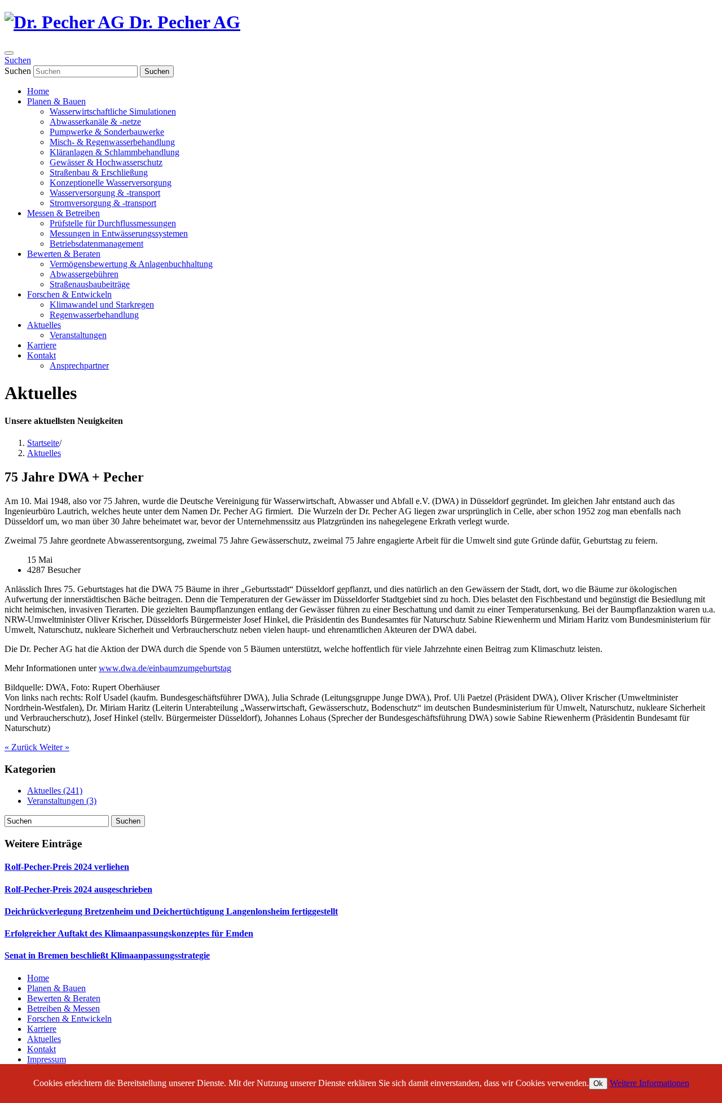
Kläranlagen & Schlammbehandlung (114, 152)
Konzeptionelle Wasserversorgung (110, 182)
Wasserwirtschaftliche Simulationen (113, 111)
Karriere (41, 345)
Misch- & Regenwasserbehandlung (112, 142)
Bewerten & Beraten (63, 254)
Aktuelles (44, 325)
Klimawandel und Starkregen (102, 304)
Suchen (18, 60)
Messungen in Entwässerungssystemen (119, 233)
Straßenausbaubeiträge (90, 284)
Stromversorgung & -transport (103, 203)
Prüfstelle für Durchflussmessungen (113, 223)
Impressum (46, 1059)
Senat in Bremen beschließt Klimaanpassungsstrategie (107, 955)
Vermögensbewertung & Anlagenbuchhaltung (131, 264)
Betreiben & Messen (63, 1008)
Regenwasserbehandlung (94, 314)
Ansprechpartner (79, 365)
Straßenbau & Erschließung (99, 172)
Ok (598, 1083)
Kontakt (41, 355)
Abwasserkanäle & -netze (95, 121)
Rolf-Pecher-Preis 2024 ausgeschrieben (78, 889)
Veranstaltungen (78, 335)
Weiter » (54, 747)
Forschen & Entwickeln (69, 294)
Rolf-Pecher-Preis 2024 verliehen (67, 867)
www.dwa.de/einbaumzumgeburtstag (165, 668)
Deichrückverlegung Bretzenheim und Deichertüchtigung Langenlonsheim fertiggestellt (171, 911)
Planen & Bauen (56, 101)
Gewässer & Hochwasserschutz (106, 162)
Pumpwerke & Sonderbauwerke (107, 132)
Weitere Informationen (649, 1083)
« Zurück (22, 747)
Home (38, 91)
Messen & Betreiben (63, 213)
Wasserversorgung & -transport (105, 193)
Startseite (43, 443)
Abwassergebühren (84, 274)
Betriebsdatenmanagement (96, 243)
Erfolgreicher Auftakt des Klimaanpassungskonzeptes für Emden (129, 933)
